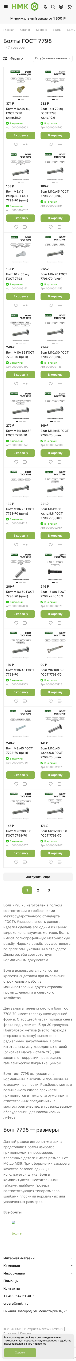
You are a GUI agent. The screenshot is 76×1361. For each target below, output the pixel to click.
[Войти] (61, 6)
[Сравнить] (25, 144)
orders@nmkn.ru (15, 1303)
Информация (14, 1273)
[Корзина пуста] (69, 6)
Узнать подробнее (35, 1343)
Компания (11, 1266)
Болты (17, 1233)
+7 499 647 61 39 (17, 1296)
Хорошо (20, 1352)
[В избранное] (16, 144)
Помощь (10, 1281)
